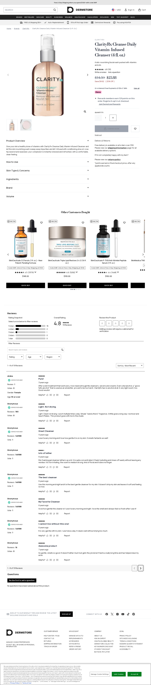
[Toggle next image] (87, 75)
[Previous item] (8, 254)
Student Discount (102, 649)
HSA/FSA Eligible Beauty (104, 641)
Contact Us (49, 638)
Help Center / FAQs (51, 636)
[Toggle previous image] (8, 75)
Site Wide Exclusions (128, 638)
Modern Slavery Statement (131, 644)
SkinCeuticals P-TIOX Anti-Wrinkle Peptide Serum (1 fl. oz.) (108, 261)
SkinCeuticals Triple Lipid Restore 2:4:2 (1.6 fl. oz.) (67, 261)
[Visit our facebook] (106, 614)
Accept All (134, 674)
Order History (75, 649)
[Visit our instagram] (117, 614)
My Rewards (74, 641)
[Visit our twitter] (112, 614)
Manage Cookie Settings (100, 674)
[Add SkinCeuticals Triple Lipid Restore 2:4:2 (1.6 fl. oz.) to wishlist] (83, 222)
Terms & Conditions (128, 641)
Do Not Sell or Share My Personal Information (20, 645)
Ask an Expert (100, 638)
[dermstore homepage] (80, 10)
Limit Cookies (119, 674)
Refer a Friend (75, 646)
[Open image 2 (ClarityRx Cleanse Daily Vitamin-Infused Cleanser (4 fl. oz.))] (26, 125)
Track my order (50, 646)
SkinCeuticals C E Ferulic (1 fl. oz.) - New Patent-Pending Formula (25, 261)
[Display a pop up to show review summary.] (35, 272)
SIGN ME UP (66, 614)
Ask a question (114, 72)
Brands (16, 28)
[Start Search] (54, 9)
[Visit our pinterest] (133, 614)
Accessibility (125, 649)
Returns (47, 641)
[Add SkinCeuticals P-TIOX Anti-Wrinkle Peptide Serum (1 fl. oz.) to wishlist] (124, 222)
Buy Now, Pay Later (102, 652)
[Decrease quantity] (98, 118)
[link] (129, 10)
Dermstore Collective (104, 644)
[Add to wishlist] (135, 128)
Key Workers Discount (103, 646)
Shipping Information (53, 644)
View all (136, 88)
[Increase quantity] (113, 118)
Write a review (100, 72)
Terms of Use (26, 683)
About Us (98, 636)
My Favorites (74, 644)
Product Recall (126, 646)
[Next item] (143, 254)
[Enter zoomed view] (85, 111)
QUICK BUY (25, 285)
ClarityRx (25, 28)
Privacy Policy (125, 636)
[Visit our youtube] (123, 614)
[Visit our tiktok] (128, 614)
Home (9, 28)
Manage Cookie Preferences (18, 642)
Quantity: (99, 112)
